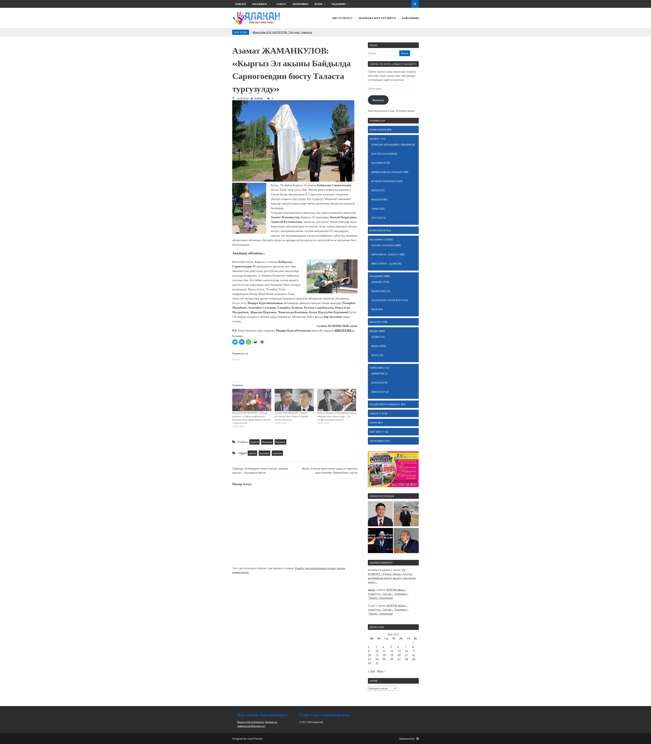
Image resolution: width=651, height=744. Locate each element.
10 (377, 651)
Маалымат (259, 4)
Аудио (375, 337)
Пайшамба (377, 367)
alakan (371, 590)
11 (384, 651)
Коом (318, 4)
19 (391, 655)
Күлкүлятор (378, 230)
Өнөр (374, 309)
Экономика (300, 4)
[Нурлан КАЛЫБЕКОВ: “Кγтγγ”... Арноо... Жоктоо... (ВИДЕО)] (380, 541)
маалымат (264, 453)
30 (369, 663)
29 (413, 659)
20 (399, 655)
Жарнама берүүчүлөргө (377, 18)
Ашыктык (377, 373)
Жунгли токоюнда (383, 181)
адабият (252, 453)
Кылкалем (378, 291)
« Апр (371, 671)
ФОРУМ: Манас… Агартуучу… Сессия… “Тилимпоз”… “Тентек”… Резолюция (388, 594)
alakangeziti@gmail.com (251, 726)
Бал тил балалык (382, 153)
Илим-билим (378, 129)
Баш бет (240, 4)
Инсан (375, 190)
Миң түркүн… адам (383, 263)
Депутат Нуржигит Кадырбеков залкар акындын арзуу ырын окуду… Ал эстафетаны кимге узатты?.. (336, 416)
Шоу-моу (375, 432)
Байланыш (410, 18)
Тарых (375, 208)
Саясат (281, 4)
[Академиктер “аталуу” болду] (406, 541)
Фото (374, 355)
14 (406, 651)
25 (384, 659)
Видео (375, 346)
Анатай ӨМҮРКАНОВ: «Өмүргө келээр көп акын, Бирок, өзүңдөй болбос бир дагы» (291, 416)
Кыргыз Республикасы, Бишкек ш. (257, 722)
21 (406, 655)
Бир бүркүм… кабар (383, 254)
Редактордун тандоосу (385, 404)
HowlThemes (255, 739)
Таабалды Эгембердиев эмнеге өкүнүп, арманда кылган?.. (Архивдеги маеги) (260, 470)
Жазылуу (378, 100)
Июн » (381, 671)
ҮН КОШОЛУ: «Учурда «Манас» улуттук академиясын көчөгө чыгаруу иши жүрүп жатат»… (392, 576)
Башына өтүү (407, 739)
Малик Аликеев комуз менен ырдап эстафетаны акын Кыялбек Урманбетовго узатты (330, 470)
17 (377, 655)
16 (369, 655)
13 (399, 651)
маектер (376, 199)
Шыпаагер (378, 392)
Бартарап (377, 163)
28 (406, 659)
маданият (277, 453)
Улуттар (376, 218)
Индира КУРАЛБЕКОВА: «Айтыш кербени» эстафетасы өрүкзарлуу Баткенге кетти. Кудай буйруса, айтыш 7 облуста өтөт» (251, 418)
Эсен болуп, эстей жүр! (386, 300)
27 (399, 659)
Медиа (374, 331)
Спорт (373, 422)
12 (391, 651)
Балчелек (377, 382)
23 (369, 659)
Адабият (254, 442)
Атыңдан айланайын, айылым (391, 144)
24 (377, 659)
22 (413, 655)
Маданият (339, 4)
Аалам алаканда (382, 245)
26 (391, 659)
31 (377, 663)
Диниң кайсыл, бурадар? (387, 172)
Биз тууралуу (342, 18)
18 (384, 655)
